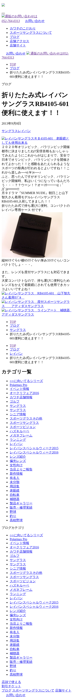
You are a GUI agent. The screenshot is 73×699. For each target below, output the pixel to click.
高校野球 (16, 520)
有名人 (14, 478)
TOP (13, 64)
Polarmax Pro (18, 385)
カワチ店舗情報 (21, 397)
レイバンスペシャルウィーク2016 (34, 452)
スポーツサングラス (24, 422)
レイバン (24, 131)
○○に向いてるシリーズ (26, 381)
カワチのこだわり (23, 28)
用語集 (14, 486)
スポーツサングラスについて (31, 32)
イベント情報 (19, 388)
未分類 (14, 482)
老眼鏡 (14, 490)
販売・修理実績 (21, 507)
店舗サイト (18, 45)
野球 (13, 511)
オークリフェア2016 (24, 393)
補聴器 (14, 499)
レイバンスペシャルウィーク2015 (34, 448)
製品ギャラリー (21, 503)
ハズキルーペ (19, 431)
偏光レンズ (18, 461)
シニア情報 (18, 414)
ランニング (18, 439)
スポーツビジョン (23, 427)
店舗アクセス (19, 41)
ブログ (14, 37)
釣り (13, 516)
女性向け (16, 465)
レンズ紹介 (18, 456)
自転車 (14, 494)
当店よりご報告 (21, 469)
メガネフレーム (21, 435)
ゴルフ (14, 401)
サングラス (10, 131)
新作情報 (16, 473)
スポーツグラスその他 (26, 418)
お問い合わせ (35, 21)
